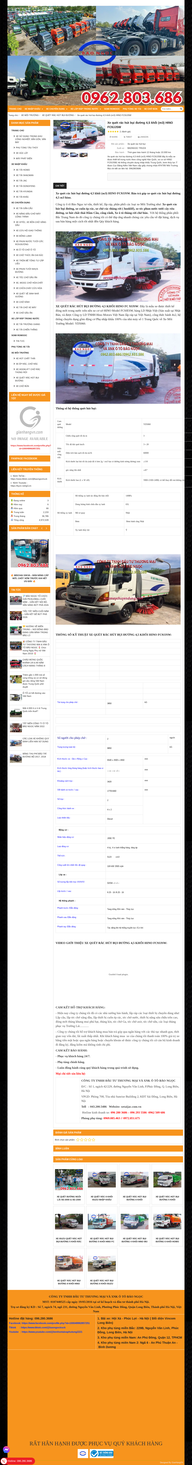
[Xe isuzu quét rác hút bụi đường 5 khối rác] (69, 1222)
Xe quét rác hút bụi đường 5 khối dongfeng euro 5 (167, 1199)
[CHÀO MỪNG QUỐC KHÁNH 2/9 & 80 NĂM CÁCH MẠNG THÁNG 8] (16, 669)
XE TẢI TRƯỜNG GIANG (28, 324)
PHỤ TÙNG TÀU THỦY (27, 147)
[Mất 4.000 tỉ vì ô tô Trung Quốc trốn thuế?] (16, 718)
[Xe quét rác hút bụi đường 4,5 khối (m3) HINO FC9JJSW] (79, 134)
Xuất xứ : (121, 148)
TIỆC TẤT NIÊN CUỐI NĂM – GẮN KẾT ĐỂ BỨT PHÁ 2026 (36, 614)
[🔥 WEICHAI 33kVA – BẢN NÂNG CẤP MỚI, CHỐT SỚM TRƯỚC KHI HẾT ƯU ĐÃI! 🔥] (30, 553)
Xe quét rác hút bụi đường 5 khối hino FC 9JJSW (101, 1241)
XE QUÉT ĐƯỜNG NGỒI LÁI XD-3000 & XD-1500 (69, 1198)
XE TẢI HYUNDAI (24, 191)
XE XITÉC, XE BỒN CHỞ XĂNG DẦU (30, 223)
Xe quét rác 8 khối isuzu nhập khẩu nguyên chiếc (102, 1199)
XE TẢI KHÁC (22, 197)
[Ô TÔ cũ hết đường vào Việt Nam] (16, 703)
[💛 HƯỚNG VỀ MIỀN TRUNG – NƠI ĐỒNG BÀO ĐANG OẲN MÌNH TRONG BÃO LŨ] (16, 636)
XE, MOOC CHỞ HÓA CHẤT (29, 283)
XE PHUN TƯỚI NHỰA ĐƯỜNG (26, 270)
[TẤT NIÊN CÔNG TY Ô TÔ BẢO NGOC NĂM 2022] (16, 733)
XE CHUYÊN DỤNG (55, 109)
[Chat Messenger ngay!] (6, 1449)
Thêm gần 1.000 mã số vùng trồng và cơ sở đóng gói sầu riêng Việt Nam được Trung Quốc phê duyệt (35, 681)
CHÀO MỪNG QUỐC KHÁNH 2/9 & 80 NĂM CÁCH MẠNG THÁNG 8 (34, 662)
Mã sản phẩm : (118, 144)
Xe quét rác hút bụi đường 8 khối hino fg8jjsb (69, 1283)
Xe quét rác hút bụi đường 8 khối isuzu (101, 1282)
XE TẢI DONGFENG (25, 186)
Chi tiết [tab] (60, 186)
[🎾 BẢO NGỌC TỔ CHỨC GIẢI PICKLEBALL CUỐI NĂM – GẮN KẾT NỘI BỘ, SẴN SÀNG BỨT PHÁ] (16, 606)
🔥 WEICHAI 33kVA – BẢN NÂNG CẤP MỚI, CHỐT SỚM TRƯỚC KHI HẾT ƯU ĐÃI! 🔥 (30, 578)
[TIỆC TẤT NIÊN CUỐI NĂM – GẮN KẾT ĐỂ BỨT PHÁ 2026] (16, 621)
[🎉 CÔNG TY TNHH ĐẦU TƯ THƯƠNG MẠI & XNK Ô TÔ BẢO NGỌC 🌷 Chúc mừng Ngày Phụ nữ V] (16, 651)
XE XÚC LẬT (22, 153)
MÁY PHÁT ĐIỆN (24, 158)
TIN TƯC (20, 341)
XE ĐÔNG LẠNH (24, 236)
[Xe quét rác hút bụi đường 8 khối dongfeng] (135, 1180)
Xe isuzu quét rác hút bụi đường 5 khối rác (69, 1240)
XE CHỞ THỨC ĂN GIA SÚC (29, 255)
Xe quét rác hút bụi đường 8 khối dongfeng (134, 1199)
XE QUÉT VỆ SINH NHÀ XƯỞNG (27, 295)
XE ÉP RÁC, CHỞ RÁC (27, 364)
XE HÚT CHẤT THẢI (25, 358)
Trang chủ (15, 109)
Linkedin (144, 137)
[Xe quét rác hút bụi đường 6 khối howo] (167, 1222)
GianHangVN (177, 1463)
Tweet (128, 137)
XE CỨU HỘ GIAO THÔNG (29, 230)
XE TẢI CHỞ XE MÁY (26, 307)
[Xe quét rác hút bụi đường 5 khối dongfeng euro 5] (167, 1180)
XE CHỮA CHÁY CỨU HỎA (29, 288)
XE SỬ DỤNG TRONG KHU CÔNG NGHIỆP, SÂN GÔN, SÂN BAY (30, 139)
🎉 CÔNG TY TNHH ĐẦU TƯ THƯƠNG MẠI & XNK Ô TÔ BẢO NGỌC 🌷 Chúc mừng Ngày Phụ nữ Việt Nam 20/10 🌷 (36, 647)
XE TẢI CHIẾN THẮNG (27, 329)
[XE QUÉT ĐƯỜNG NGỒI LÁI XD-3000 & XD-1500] (69, 1180)
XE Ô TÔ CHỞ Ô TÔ (26, 250)
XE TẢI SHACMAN (24, 175)
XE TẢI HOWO (23, 170)
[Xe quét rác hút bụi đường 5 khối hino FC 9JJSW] (102, 1222)
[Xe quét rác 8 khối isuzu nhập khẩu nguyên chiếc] (102, 1180)
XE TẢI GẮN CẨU (24, 208)
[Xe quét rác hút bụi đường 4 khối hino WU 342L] (135, 1222)
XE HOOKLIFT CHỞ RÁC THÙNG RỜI (27, 370)
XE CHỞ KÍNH (23, 302)
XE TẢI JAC (21, 180)
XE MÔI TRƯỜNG (20, 353)
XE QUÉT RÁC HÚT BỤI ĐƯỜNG (27, 379)
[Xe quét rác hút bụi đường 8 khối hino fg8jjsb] (69, 1264)
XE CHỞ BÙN (150, 109)
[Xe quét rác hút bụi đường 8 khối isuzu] (102, 1264)
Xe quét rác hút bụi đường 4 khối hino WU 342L (134, 1241)
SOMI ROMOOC (112, 109)
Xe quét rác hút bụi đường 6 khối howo (167, 1240)
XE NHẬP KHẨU (33, 109)
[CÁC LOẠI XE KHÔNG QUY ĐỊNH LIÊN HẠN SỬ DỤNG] (16, 748)
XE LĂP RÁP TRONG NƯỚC (84, 109)
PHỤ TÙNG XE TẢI (132, 109)
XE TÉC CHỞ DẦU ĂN (26, 277)
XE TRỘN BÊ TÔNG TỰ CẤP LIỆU (29, 262)
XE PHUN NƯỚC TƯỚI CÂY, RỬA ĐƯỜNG (29, 243)
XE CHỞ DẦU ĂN (24, 313)
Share (114, 137)
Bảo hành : (120, 152)
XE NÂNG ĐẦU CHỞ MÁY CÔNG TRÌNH (28, 215)
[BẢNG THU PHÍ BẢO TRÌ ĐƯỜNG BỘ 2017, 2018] (16, 763)
